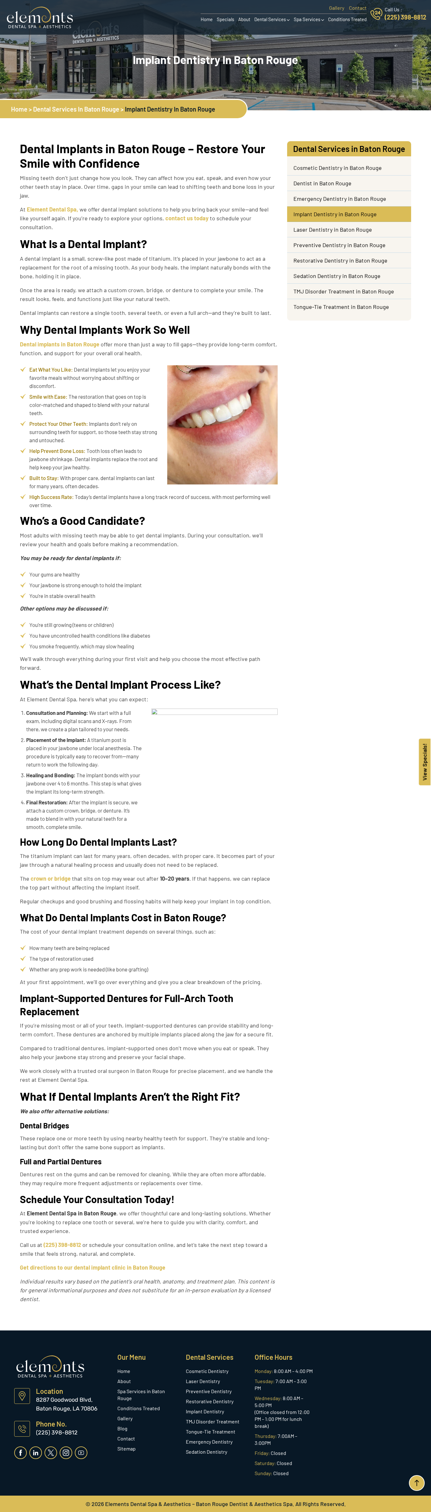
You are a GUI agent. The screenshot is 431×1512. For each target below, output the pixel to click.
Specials (225, 19)
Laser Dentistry (203, 1381)
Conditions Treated (347, 19)
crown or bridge (51, 878)
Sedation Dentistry (206, 1452)
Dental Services (270, 19)
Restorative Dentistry (209, 1401)
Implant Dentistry (205, 1411)
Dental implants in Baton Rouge (59, 344)
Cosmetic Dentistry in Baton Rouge (337, 167)
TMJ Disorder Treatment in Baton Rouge (343, 291)
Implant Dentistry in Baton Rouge (335, 214)
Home (207, 19)
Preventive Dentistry (209, 1391)
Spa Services (307, 19)
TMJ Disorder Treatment (212, 1421)
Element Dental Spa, (52, 209)
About (244, 19)
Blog (122, 1428)
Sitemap (126, 1448)
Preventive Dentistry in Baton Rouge (339, 244)
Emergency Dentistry (209, 1442)
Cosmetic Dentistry (207, 1371)
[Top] (417, 1483)
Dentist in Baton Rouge (322, 183)
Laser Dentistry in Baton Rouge (332, 229)
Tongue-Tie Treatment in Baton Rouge (341, 306)
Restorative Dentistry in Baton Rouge (340, 260)
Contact (358, 8)
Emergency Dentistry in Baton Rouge (339, 198)
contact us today (187, 218)
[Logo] (40, 17)
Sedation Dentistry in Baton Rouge (337, 275)
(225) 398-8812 (405, 17)
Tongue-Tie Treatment (210, 1431)
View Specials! (424, 761)
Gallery (336, 8)
